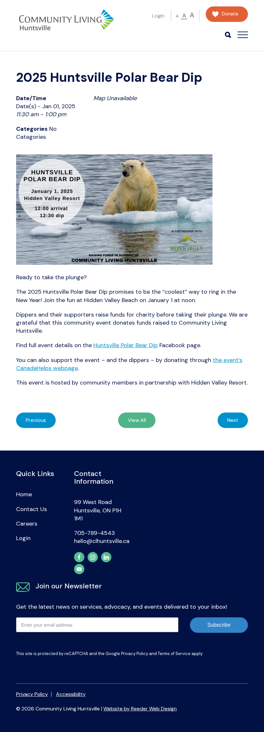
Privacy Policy (134, 653)
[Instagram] (93, 557)
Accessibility (71, 694)
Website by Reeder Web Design (140, 708)
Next (232, 420)
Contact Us (31, 509)
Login (158, 15)
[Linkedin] (106, 557)
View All (137, 420)
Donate (230, 14)
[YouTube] (79, 569)
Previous (36, 420)
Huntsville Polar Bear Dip (125, 345)
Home (24, 494)
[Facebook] (79, 557)
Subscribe (219, 625)
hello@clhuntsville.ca (101, 541)
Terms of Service (174, 653)
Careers (26, 524)
